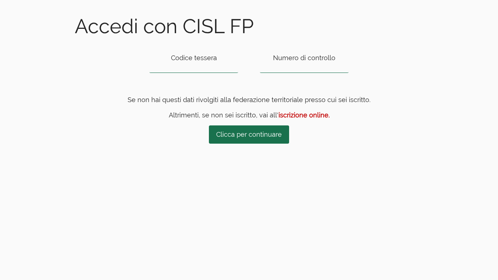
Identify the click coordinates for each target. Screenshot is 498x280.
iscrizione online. (304, 115)
